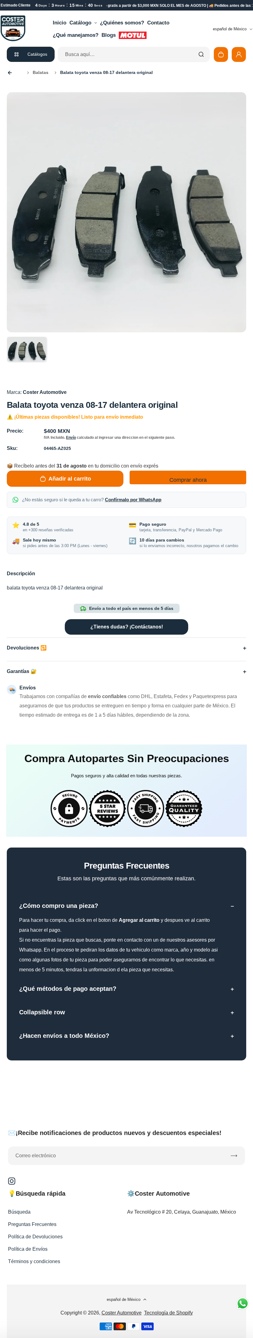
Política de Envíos (28, 1249)
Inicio (59, 23)
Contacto (158, 23)
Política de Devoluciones (35, 1236)
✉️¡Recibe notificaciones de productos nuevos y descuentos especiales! (115, 1132)
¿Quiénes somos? (122, 23)
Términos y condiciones (34, 1261)
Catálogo (80, 23)
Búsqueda (19, 1212)
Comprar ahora (188, 480)
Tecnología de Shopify (168, 1312)
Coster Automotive (122, 1312)
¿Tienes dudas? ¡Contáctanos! (126, 626)
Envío (71, 437)
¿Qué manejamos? (75, 35)
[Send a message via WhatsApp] (242, 1303)
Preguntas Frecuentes (32, 1224)
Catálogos (37, 54)
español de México (230, 29)
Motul (133, 35)
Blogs (109, 35)
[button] (27, 357)
